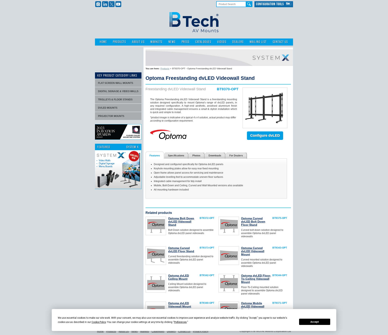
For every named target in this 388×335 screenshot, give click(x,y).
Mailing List (258, 42)
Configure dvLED (265, 135)
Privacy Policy (200, 331)
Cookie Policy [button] (99, 322)
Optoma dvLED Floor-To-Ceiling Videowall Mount (256, 279)
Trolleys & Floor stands (115, 99)
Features (155, 155)
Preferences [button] (180, 322)
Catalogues (203, 42)
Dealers (238, 42)
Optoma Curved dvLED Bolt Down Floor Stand (253, 221)
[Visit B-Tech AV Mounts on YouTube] (118, 4)
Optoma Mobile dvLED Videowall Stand (252, 306)
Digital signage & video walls (118, 91)
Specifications (176, 155)
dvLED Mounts (107, 107)
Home (103, 42)
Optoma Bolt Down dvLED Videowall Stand (181, 221)
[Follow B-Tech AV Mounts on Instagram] (98, 4)
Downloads (215, 155)
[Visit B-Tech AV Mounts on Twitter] (111, 4)
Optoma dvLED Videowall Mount (179, 305)
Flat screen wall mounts (115, 83)
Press (186, 42)
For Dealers (236, 155)
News (172, 42)
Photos (196, 155)
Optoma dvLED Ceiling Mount (178, 277)
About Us (138, 42)
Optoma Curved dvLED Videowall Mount (252, 251)
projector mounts (111, 116)
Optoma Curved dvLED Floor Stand (181, 249)
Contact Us (280, 42)
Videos (221, 42)
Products (119, 42)
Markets (156, 42)
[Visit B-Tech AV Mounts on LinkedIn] (105, 4)
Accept (314, 321)
